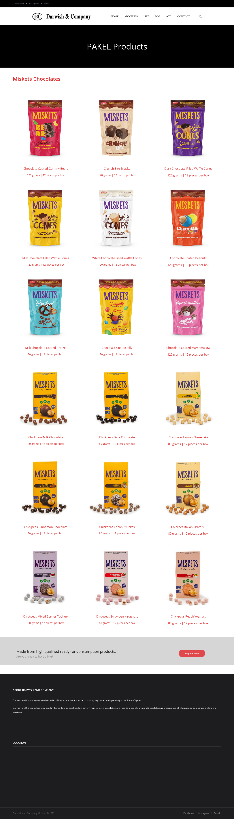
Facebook (19, 3)
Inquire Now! (192, 653)
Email (46, 3)
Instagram (34, 3)
